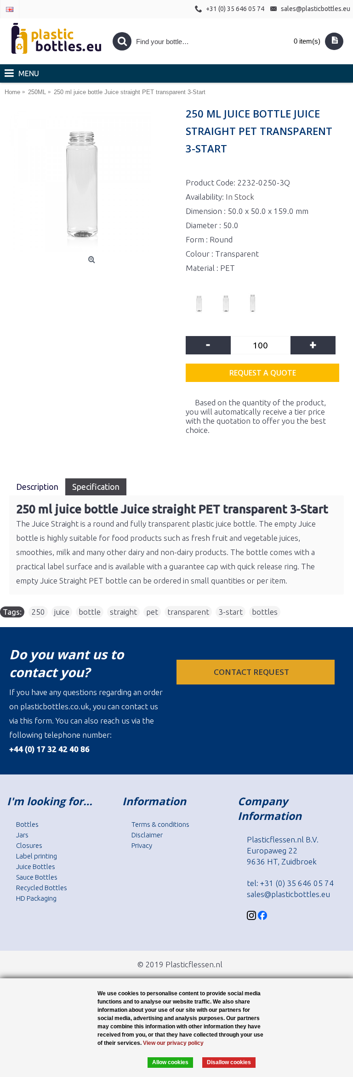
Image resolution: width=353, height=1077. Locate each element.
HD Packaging (36, 898)
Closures (29, 845)
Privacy (141, 845)
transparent (188, 611)
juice (61, 611)
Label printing (36, 856)
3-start (230, 611)
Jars (22, 835)
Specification (96, 486)
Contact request (252, 672)
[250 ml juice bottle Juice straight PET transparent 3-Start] (92, 181)
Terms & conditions (160, 824)
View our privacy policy (173, 1043)
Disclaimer (147, 835)
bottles (265, 611)
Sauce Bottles (36, 877)
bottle (90, 611)
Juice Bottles (35, 866)
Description (37, 486)
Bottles (27, 824)
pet (152, 611)
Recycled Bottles (41, 888)
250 (38, 611)
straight (123, 611)
